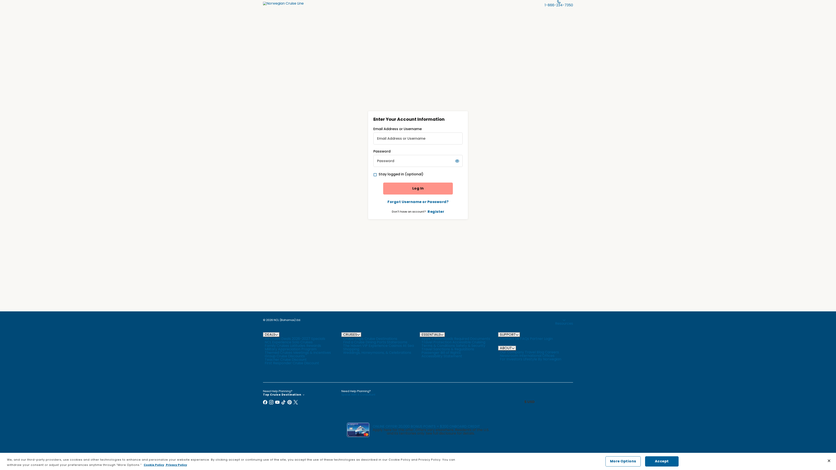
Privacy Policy (176, 465)
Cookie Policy (154, 465)
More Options (623, 461)
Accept (662, 461)
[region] (418, 461)
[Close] (829, 460)
